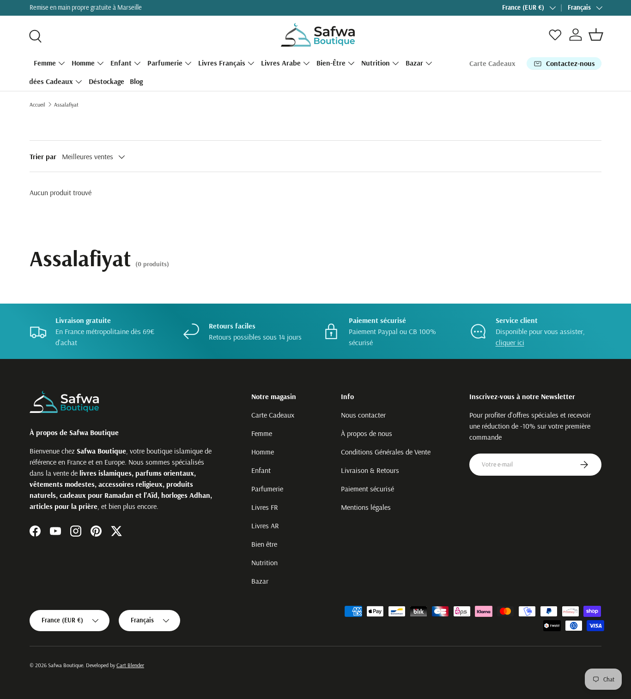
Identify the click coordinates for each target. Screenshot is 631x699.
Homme (83, 62)
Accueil (37, 104)
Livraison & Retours (370, 470)
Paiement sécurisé (367, 488)
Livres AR (265, 525)
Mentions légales (366, 507)
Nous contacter (363, 414)
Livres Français (221, 62)
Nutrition (375, 62)
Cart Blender (130, 665)
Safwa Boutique (65, 665)
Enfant (121, 62)
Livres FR (264, 507)
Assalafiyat (66, 104)
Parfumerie (164, 62)
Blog (136, 81)
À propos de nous (366, 433)
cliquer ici (510, 342)
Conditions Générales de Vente (386, 451)
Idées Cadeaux (50, 81)
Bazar (414, 62)
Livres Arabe (281, 62)
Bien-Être (331, 62)
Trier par (43, 156)
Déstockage (106, 81)
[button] (596, 34)
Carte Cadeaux (492, 63)
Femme (45, 62)
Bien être (264, 544)
